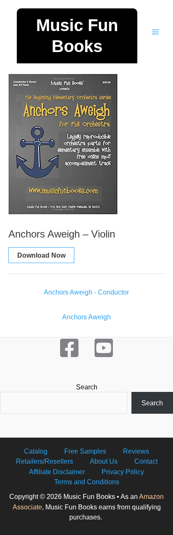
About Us (104, 461)
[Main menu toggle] (155, 31)
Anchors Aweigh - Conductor (86, 292)
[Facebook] (69, 347)
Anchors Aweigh (86, 317)
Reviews (136, 451)
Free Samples (85, 451)
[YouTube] (103, 347)
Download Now (41, 255)
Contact (145, 461)
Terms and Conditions (86, 481)
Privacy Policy (123, 471)
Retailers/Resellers (44, 461)
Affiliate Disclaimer (57, 471)
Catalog (35, 451)
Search (86, 387)
